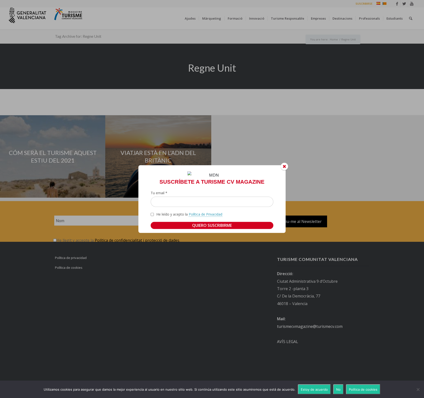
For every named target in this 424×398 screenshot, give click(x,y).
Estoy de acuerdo (314, 389)
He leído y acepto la (189, 214)
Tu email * (159, 193)
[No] (417, 389)
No (338, 389)
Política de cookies (363, 389)
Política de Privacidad (205, 214)
